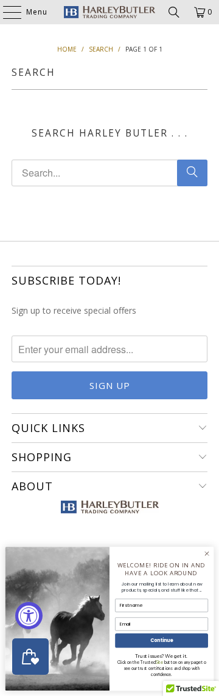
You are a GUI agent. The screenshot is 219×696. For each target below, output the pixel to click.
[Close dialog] (206, 553)
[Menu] (6, 12)
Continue (161, 640)
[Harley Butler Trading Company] (109, 12)
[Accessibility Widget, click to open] (29, 615)
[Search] (174, 12)
